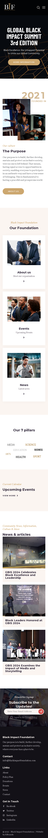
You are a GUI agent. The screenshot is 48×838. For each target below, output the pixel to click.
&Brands (9, 834)
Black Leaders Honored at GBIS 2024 (23, 622)
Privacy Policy (31, 718)
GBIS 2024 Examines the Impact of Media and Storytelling (22, 668)
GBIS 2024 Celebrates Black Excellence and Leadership (20, 575)
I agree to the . (26, 717)
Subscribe (40, 712)
